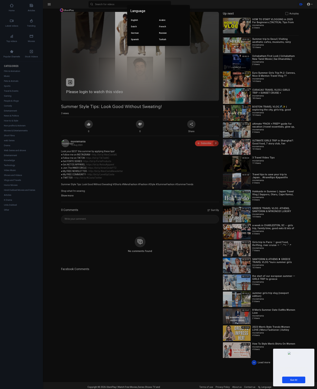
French (162, 26)
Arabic (162, 20)
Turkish (162, 39)
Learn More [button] (301, 373)
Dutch (134, 26)
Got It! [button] (293, 380)
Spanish (135, 39)
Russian (163, 33)
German (135, 33)
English (134, 20)
